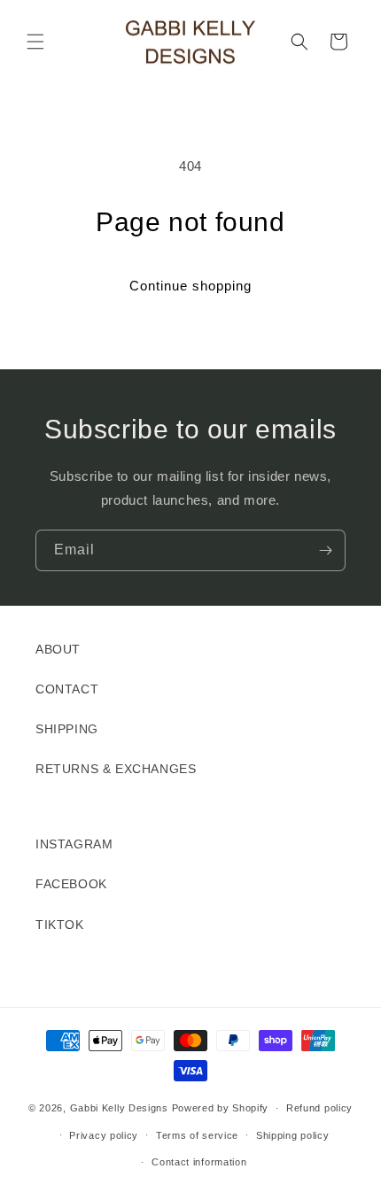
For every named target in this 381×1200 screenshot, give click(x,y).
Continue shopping (190, 285)
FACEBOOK (71, 884)
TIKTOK (59, 924)
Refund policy (319, 1108)
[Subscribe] (325, 550)
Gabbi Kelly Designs (119, 1108)
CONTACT (66, 689)
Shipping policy (293, 1135)
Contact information (199, 1162)
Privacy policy (103, 1135)
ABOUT (58, 649)
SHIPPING (66, 729)
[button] (35, 41)
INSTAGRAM (74, 844)
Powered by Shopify (220, 1108)
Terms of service (197, 1135)
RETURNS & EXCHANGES (115, 769)
